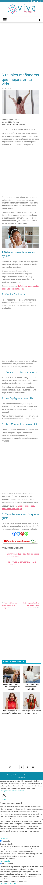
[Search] (39, 20)
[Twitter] (18, 534)
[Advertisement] (21, 48)
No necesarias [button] (5, 861)
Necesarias (6, 841)
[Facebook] (14, 534)
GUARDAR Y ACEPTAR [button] (8, 884)
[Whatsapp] (26, 534)
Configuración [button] (6, 791)
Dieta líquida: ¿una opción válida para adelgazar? (9, 605)
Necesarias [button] (4, 838)
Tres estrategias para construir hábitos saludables (31, 686)
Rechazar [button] (21, 791)
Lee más (3, 836)
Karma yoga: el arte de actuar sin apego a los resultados (11, 686)
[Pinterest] (22, 534)
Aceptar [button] (14, 791)
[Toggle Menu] (5, 19)
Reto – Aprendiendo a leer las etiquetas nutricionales (31, 605)
